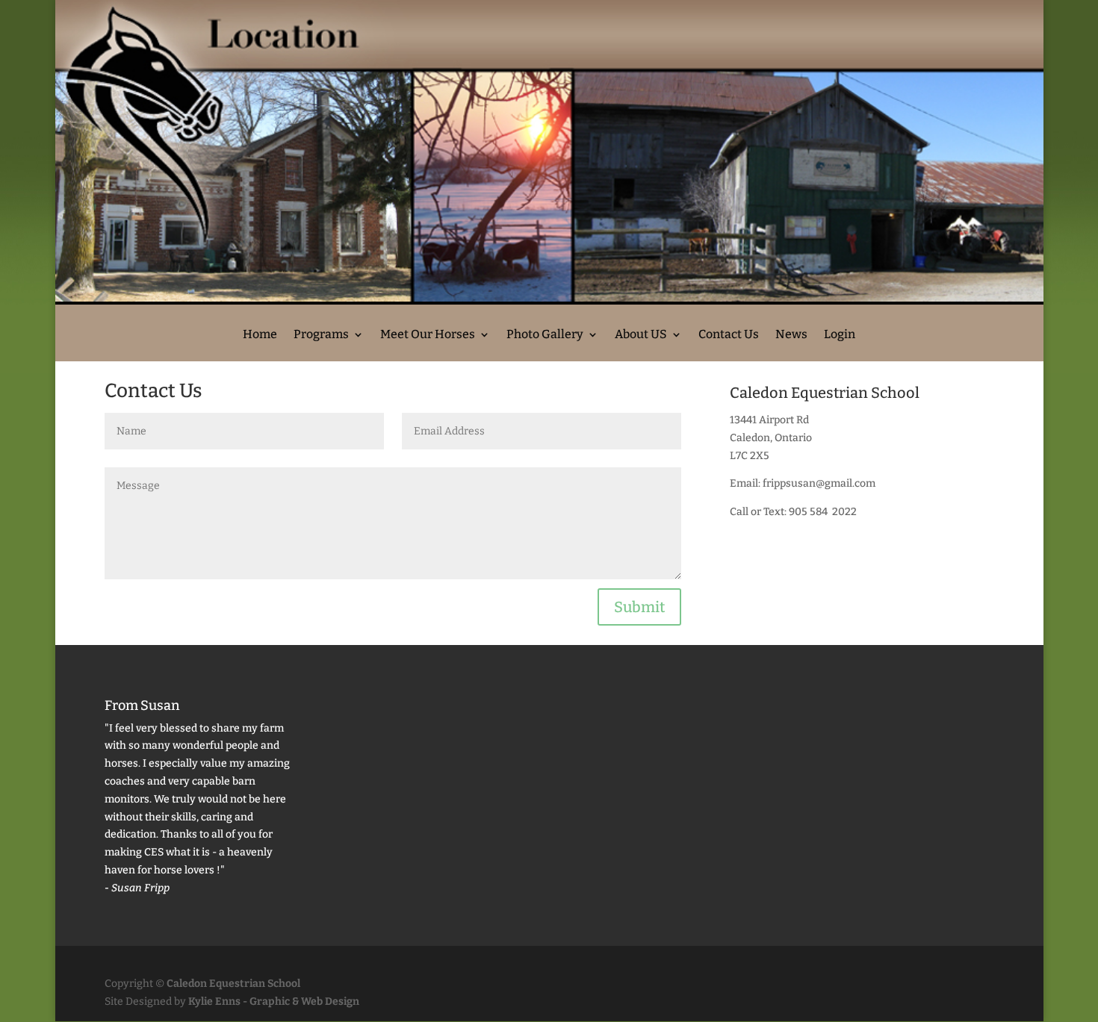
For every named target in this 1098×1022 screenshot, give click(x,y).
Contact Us (728, 335)
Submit (639, 607)
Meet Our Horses (427, 335)
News (791, 335)
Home (260, 335)
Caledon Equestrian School (233, 983)
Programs (321, 335)
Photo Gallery (544, 335)
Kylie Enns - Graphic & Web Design (273, 1001)
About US (641, 335)
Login (839, 335)
